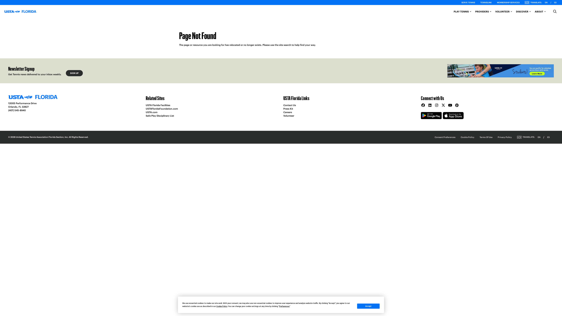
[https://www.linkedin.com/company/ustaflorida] (430, 105)
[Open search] (555, 11)
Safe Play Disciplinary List (160, 115)
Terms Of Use (486, 137)
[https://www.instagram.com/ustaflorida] (436, 105)
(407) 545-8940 (17, 110)
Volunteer (288, 115)
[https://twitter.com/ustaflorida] (443, 105)
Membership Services (508, 2)
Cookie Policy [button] (221, 306)
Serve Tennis (468, 2)
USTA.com (151, 112)
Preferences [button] (284, 306)
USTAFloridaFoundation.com (162, 108)
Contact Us (289, 105)
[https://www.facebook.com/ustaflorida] (423, 105)
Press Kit (288, 108)
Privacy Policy (505, 137)
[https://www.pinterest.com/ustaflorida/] (457, 105)
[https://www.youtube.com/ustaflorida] (450, 105)
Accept (368, 306)
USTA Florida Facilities (158, 105)
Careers (287, 112)
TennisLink (486, 2)
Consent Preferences (445, 137)
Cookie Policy (467, 137)
